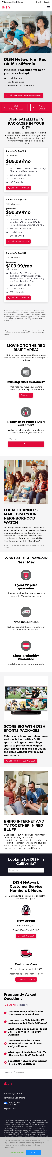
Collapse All (22, 1005)
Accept (34, 1152)
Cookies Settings (17, 1152)
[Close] (48, 1140)
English (38, 2)
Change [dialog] (20, 2)
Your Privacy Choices (14, 1103)
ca (12, 1072)
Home (6, 1072)
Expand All (10, 1005)
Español (47, 2)
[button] (42, 870)
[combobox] (23, 870)
